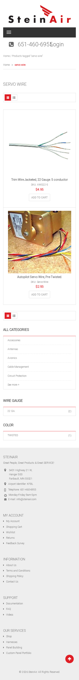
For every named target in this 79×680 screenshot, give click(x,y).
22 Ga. (11, 411)
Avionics (12, 358)
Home (6, 56)
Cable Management (18, 366)
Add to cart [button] (39, 197)
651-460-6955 (35, 44)
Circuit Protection (17, 375)
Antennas (13, 349)
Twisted (13, 435)
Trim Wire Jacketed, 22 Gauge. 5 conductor (39, 179)
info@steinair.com (26, 499)
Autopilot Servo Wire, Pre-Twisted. (39, 277)
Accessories (14, 340)
